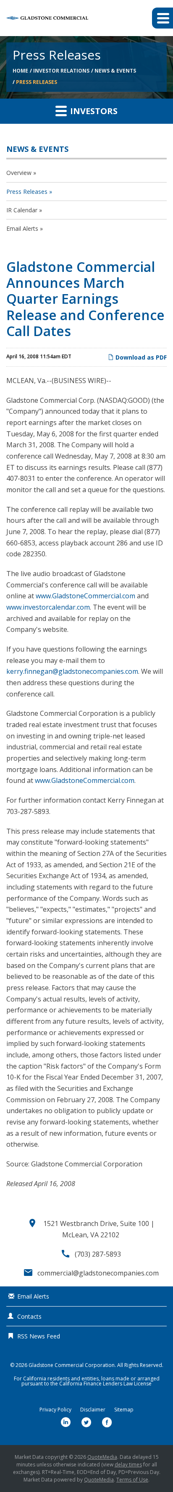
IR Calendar (21, 210)
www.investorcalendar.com (48, 607)
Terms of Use (132, 1479)
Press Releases (36, 82)
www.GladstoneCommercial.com (85, 595)
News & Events (115, 70)
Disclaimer (92, 1409)
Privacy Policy (55, 1409)
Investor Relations (61, 70)
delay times (128, 1464)
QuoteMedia (102, 1457)
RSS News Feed (38, 1336)
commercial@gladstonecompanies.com (98, 1273)
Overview (18, 173)
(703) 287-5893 (98, 1254)
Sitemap (124, 1409)
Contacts (29, 1316)
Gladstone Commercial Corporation (72, 1365)
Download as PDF (140, 357)
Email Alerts (22, 228)
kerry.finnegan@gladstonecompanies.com (72, 671)
